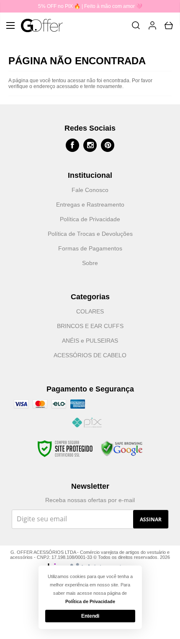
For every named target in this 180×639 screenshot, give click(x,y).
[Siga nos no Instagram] (90, 145)
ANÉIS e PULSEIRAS (90, 340)
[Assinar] (150, 519)
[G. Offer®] (42, 25)
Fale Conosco (90, 190)
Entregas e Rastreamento (90, 204)
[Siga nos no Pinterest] (107, 145)
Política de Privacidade (90, 219)
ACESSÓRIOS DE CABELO (90, 355)
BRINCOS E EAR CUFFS (90, 326)
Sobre (90, 263)
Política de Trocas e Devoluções (90, 233)
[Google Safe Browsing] (122, 448)
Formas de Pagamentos (90, 248)
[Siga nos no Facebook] (72, 145)
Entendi (90, 616)
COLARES (90, 311)
